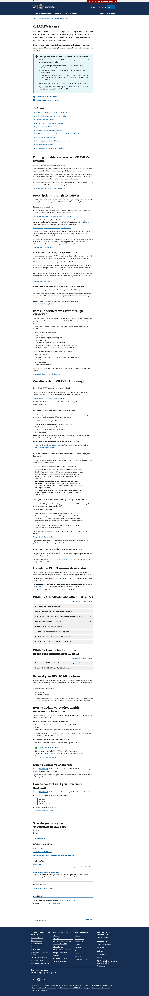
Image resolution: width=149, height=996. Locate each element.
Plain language (107, 985)
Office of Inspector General (92, 985)
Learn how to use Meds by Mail (42, 281)
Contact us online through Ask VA (43, 811)
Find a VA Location (71, 13)
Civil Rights (45, 985)
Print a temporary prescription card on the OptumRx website (52, 228)
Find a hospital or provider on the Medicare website (49, 188)
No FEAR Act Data (76, 988)
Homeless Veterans (37, 938)
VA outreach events (37, 960)
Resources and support (104, 944)
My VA (102, 13)
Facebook (78, 945)
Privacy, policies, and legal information (44, 988)
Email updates (79, 942)
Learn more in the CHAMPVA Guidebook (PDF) (47, 374)
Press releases (79, 939)
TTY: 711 (99, 957)
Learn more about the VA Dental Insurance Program (49, 398)
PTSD (33, 947)
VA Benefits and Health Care (42, 13)
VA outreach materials (60, 958)
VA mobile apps (58, 947)
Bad (37, 833)
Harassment (78, 985)
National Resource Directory (40, 963)
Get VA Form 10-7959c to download (45, 757)
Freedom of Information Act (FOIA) (61, 985)
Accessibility (36, 985)
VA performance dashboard (100, 988)
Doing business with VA (60, 953)
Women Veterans (36, 941)
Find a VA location (102, 966)
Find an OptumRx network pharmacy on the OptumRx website (52, 216)
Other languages (51, 973)
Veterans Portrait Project (40, 990)
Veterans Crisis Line (103, 937)
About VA (58, 13)
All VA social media (81, 959)
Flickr (77, 953)
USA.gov (87, 988)
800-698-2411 (101, 954)
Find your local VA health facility (43, 537)
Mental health (35, 949)
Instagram (78, 948)
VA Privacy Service (63, 988)
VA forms (56, 936)
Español (33, 973)
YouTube (78, 956)
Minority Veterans (36, 944)
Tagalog (40, 973)
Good (37, 830)
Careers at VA (57, 956)
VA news (77, 936)
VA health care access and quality (63, 939)
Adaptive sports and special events (39, 953)
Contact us (102, 7)
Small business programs (39, 958)
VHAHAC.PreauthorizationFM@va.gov (44, 447)
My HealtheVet (111, 13)
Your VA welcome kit (59, 961)
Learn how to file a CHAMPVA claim (43, 248)
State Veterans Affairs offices (62, 950)
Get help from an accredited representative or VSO (62, 943)
